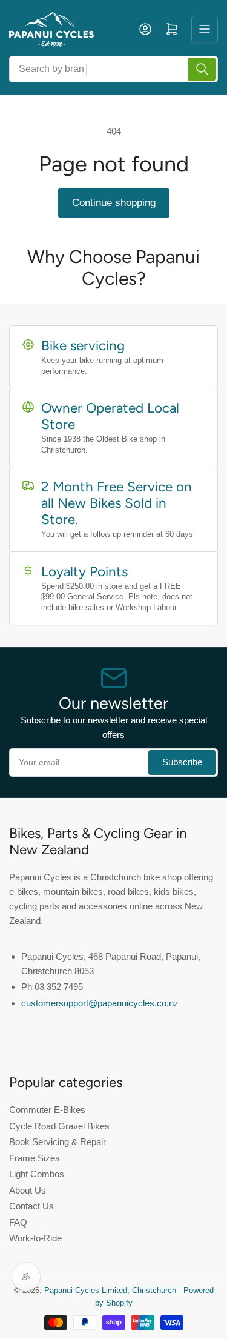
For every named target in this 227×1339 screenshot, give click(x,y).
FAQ (18, 1222)
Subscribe (182, 762)
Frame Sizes (34, 1158)
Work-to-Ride (35, 1238)
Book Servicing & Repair (57, 1142)
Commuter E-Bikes (47, 1110)
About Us (27, 1190)
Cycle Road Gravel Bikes (59, 1126)
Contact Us (31, 1206)
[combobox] (113, 69)
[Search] (202, 69)
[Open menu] (204, 29)
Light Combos (36, 1174)
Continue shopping (114, 202)
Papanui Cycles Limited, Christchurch (110, 1290)
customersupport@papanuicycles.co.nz (100, 1003)
